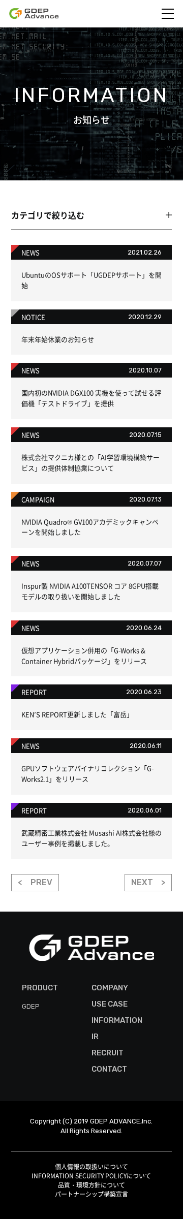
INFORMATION (117, 1020)
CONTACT (109, 1069)
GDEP (31, 1006)
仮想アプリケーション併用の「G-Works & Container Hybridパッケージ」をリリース (84, 655)
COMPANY (110, 987)
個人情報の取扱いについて (91, 1166)
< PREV (35, 882)
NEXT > (148, 882)
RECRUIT (108, 1052)
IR (95, 1036)
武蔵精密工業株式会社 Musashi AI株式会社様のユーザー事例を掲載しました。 (91, 838)
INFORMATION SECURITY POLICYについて (91, 1175)
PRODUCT (40, 987)
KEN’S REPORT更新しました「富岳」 (77, 714)
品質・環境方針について (91, 1185)
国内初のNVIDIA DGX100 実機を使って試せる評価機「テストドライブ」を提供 (91, 398)
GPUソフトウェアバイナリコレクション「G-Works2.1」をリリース (87, 773)
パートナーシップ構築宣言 (91, 1194)
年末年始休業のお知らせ (57, 339)
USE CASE (110, 1004)
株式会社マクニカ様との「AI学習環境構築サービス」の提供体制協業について (90, 462)
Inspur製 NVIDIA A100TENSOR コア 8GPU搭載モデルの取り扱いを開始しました (90, 591)
